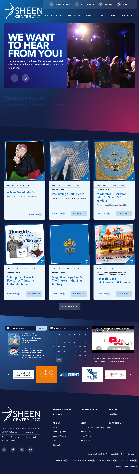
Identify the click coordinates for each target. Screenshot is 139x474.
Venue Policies (86, 436)
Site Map (60, 460)
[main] (69, 198)
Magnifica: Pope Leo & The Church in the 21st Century (67, 280)
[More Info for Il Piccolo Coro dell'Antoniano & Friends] (114, 244)
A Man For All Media (21, 192)
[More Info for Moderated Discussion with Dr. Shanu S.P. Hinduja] (114, 160)
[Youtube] (30, 449)
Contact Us (57, 445)
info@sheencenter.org (24, 432)
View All (41, 328)
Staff (54, 441)
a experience (126, 466)
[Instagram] (4, 449)
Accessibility (85, 432)
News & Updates (59, 432)
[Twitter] (22, 449)
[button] (14, 78)
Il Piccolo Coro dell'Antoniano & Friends (113, 280)
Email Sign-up (63, 4)
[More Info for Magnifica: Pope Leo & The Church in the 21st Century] (69, 244)
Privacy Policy (106, 460)
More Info (124, 101)
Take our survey (25, 98)
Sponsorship (73, 16)
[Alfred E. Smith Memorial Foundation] (115, 374)
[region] (69, 345)
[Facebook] (13, 449)
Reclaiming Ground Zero (68, 194)
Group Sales (57, 414)
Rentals (89, 16)
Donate (108, 4)
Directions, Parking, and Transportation (91, 427)
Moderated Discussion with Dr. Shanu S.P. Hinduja (111, 197)
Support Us (126, 16)
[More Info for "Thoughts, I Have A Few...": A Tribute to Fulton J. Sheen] (24, 244)
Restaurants (85, 441)
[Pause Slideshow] (132, 26)
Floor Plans (113, 414)
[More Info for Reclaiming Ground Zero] (69, 160)
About (102, 16)
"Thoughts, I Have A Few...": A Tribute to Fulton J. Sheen (20, 280)
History (55, 427)
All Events (69, 306)
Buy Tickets (87, 4)
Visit (112, 16)
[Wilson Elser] (92, 374)
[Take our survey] (69, 55)
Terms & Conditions (81, 460)
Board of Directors (60, 436)
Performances (53, 16)
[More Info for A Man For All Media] (24, 160)
